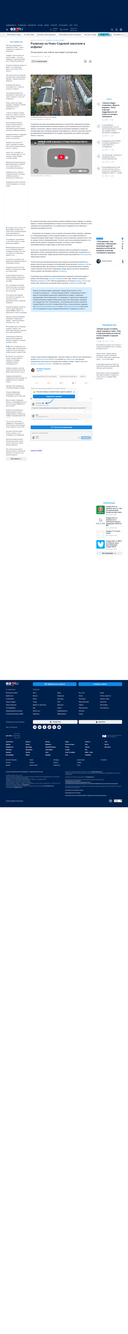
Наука (59, 708)
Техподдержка (10, 708)
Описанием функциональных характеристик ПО (78, 782)
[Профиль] (121, 29)
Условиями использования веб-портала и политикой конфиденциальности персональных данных (91, 783)
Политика (82, 699)
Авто (34, 693)
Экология (103, 702)
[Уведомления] (116, 29)
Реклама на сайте (12, 693)
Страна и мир (104, 699)
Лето (59, 702)
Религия (81, 711)
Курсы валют (63, 25)
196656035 (38, 403)
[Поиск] (112, 29)
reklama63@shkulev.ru (97, 771)
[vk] (40, 727)
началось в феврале (56, 278)
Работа (81, 705)
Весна (35, 699)
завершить (73, 283)
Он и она (82, 693)
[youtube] (59, 727)
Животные (36, 711)
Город (35, 702)
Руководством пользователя (73, 781)
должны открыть (81, 281)
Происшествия (84, 702)
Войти (37, 438)
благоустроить (85, 254)
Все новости (16, 42)
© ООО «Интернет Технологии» (14, 801)
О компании (10, 699)
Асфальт (82, 376)
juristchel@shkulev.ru (48, 786)
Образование (61, 714)
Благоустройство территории (68, 376)
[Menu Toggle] (7, 29)
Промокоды (22, 25)
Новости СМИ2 (36, 450)
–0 (90, 411)
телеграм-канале (42, 359)
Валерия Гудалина (44, 369)
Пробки (64, 29)
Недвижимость (11, 25)
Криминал (60, 696)
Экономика (104, 705)
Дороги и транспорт (39, 705)
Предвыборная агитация (14, 711)
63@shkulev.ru (26, 784)
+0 (84, 411)
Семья (81, 714)
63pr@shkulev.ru (90, 777)
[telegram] (35, 727)
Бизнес (35, 696)
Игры (76, 25)
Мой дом (60, 705)
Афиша (46, 25)
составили (63, 271)
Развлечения (83, 708)
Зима (59, 693)
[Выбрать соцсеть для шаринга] (90, 61)
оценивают (41, 281)
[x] (54, 727)
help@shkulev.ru (18, 787)
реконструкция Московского (47, 306)
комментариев (41, 61)
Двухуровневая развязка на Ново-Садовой (44, 376)
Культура (60, 699)
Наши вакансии (11, 705)
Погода (40, 25)
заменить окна (83, 264)
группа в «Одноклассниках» (41, 364)
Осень (81, 696)
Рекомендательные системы (72, 793)
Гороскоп (54, 25)
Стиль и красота (105, 696)
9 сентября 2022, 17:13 (37, 56)
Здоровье (36, 714)
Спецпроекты (104, 708)
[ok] (44, 727)
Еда (34, 708)
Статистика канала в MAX (14, 714)
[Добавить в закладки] (85, 61)
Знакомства (32, 25)
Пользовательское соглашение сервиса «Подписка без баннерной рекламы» (85, 795)
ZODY (71, 25)
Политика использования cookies (74, 790)
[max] (49, 727)
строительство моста (71, 306)
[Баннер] (105, 34)
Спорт (102, 693)
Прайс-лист (9, 696)
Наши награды (11, 702)
